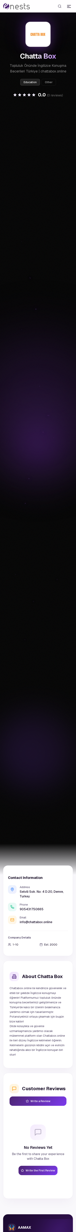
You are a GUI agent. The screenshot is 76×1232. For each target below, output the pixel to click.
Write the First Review (40, 1170)
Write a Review (40, 1101)
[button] (38, 95)
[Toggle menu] (69, 6)
